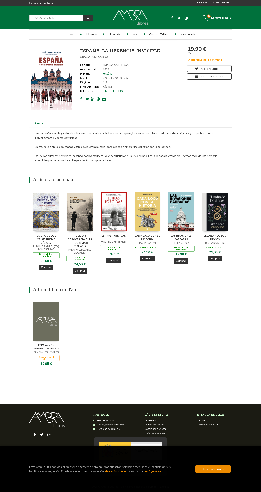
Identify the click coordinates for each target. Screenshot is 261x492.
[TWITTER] (179, 18)
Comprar (46, 267)
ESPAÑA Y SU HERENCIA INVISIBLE (46, 346)
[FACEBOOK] (172, 18)
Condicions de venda (156, 429)
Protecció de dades (155, 433)
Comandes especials (208, 424)
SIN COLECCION (113, 91)
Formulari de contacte (108, 429)
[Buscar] (88, 18)
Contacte (48, 3)
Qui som (33, 3)
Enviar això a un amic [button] (211, 76)
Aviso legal (151, 420)
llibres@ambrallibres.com (111, 424)
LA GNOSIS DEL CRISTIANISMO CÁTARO (46, 239)
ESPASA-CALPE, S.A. (116, 65)
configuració (152, 471)
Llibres (90, 34)
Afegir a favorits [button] (208, 68)
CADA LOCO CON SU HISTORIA (147, 237)
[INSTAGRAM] (186, 18)
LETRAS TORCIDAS (114, 235)
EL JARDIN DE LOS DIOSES (215, 237)
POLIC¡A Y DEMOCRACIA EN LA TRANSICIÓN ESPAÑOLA (80, 241)
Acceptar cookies (213, 469)
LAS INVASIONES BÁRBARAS (181, 237)
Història (107, 73)
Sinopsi (39, 123)
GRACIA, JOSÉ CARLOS (94, 57)
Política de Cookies (155, 424)
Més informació (115, 471)
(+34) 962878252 (106, 420)
